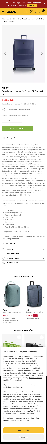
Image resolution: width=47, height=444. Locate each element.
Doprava (9, 249)
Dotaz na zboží (12, 262)
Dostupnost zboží (13, 253)
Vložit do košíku (17, 128)
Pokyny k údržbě (9, 243)
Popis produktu (12, 138)
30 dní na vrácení (12, 258)
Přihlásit (37, 13)
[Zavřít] (44, 4)
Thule (5, 310)
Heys (5, 87)
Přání (31, 13)
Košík (43, 11)
